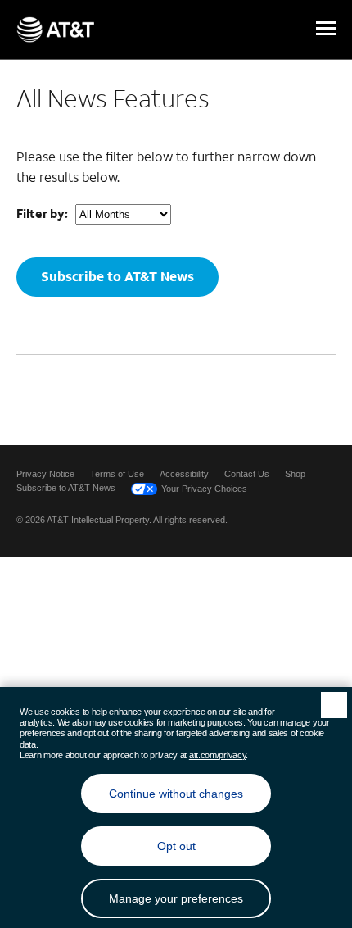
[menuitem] (45, 474)
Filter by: (42, 213)
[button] (326, 29)
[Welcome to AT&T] (55, 29)
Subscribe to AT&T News (117, 275)
